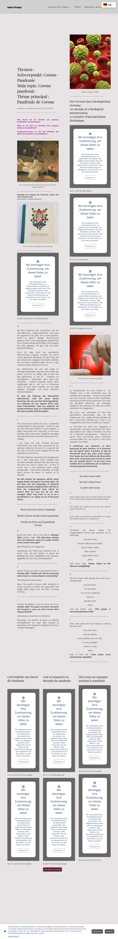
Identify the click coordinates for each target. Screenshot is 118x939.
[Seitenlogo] (23, 11)
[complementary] (109, 5)
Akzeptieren (38, 305)
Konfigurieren (13, 936)
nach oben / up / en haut (52, 869)
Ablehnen (109, 931)
